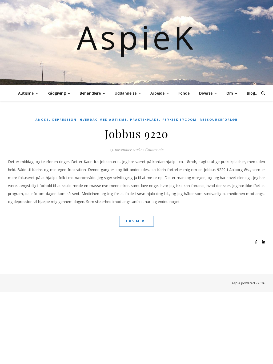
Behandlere (90, 93)
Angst (42, 120)
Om (229, 93)
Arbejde (157, 93)
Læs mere (136, 221)
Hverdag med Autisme (103, 120)
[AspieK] (136, 42)
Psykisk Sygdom (179, 120)
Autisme (26, 93)
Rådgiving (56, 93)
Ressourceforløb (219, 120)
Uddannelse (125, 93)
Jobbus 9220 (136, 133)
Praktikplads (144, 120)
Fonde (184, 93)
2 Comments (152, 149)
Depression (64, 120)
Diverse (205, 93)
